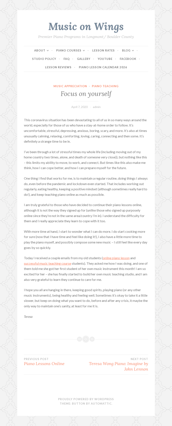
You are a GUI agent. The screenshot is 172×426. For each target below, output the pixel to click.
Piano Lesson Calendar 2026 (103, 67)
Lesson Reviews (58, 67)
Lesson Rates (103, 50)
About (39, 50)
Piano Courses (68, 50)
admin (97, 107)
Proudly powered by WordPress (86, 399)
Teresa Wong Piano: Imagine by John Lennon (118, 364)
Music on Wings (86, 26)
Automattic (101, 403)
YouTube (105, 58)
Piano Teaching (105, 86)
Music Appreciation (70, 86)
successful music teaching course (47, 263)
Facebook (128, 58)
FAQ (67, 58)
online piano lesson (116, 258)
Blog (126, 50)
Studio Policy (44, 58)
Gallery (83, 58)
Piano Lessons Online (44, 361)
